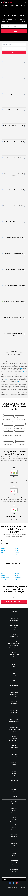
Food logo (14, 841)
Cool (2, 552)
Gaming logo (14, 843)
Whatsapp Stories (14, 747)
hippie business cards (19, 430)
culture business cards (19, 419)
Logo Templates (14, 616)
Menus (14, 766)
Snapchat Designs (14, 725)
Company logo (14, 819)
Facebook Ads (14, 696)
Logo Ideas (14, 627)
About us (14, 664)
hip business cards (8, 428)
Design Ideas (14, 629)
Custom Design (14, 641)
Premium (17, 552)
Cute (2, 556)
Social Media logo (14, 869)
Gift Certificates (14, 775)
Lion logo (14, 851)
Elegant (2, 559)
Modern (16, 550)
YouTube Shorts (14, 752)
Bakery (2, 568)
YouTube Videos (14, 754)
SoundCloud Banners (14, 727)
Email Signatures (14, 762)
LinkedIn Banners (14, 710)
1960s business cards (9, 433)
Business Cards (14, 5)
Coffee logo (14, 817)
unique (21, 368)
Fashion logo (14, 836)
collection (11, 360)
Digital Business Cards (14, 654)
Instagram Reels (14, 703)
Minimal (16, 548)
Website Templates (14, 625)
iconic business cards (20, 421)
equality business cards (7, 435)
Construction (4, 579)
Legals (14, 673)
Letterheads (14, 789)
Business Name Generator (14, 643)
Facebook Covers (14, 692)
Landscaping (17, 573)
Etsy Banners (14, 791)
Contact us (14, 671)
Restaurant (17, 582)
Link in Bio (14, 652)
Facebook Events (14, 694)
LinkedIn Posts (14, 712)
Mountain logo (14, 853)
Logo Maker (5, 5)
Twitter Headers (14, 743)
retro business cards (8, 419)
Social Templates (14, 620)
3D (1, 546)
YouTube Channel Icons (14, 756)
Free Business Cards (14, 636)
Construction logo (14, 821)
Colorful (3, 548)
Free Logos (14, 634)
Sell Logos (14, 677)
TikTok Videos (14, 731)
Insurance (17, 571)
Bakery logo (14, 806)
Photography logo (14, 860)
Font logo (14, 838)
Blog (14, 666)
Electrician (3, 582)
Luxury (16, 546)
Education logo (14, 834)
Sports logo (14, 871)
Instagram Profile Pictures (14, 708)
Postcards (14, 771)
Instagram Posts (14, 701)
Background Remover (14, 647)
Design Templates (14, 618)
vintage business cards (20, 417)
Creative (3, 554)
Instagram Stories (14, 705)
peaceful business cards (7, 423)
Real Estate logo (14, 862)
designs (23, 371)
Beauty (2, 573)
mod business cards (19, 433)
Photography (18, 577)
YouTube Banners (14, 749)
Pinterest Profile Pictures (14, 721)
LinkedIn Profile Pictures (14, 714)
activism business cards (8, 444)
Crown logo (14, 824)
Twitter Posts (14, 745)
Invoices (14, 764)
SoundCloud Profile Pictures (14, 729)
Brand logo (14, 810)
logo (19, 381)
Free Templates (14, 638)
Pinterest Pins (14, 717)
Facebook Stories (14, 690)
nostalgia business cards (20, 439)
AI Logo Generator (14, 645)
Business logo (14, 812)
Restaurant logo (14, 864)
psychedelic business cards (20, 435)
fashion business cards (8, 414)
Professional (17, 554)
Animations (14, 787)
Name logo (14, 857)
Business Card (6, 379)
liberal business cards (20, 444)
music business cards (20, 414)
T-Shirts (14, 782)
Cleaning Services (5, 577)
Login (14, 680)
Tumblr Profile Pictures (14, 734)
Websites (22, 5)
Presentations (14, 796)
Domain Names (14, 656)
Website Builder (14, 650)
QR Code (14, 793)
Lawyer (16, 575)
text (15, 381)
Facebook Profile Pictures (14, 699)
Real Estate (17, 579)
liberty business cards (9, 430)
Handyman (17, 568)
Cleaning (3, 575)
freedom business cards (8, 421)
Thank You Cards (14, 780)
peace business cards (9, 426)
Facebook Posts (14, 687)
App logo (14, 803)
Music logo (14, 855)
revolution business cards (20, 423)
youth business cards (19, 426)
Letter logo (14, 847)
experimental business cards (8, 439)
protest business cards (19, 442)
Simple (16, 556)
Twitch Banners (14, 738)
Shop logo (14, 866)
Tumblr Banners (14, 736)
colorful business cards (8, 417)
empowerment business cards (14, 437)
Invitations (14, 778)
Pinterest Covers (14, 719)
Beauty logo (14, 808)
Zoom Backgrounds (14, 758)
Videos (14, 784)
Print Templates (14, 622)
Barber (2, 571)
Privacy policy (14, 675)
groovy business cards (8, 442)
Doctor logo (14, 829)
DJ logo (14, 827)
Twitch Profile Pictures (14, 740)
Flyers (14, 769)
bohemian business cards (18, 428)
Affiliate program (14, 668)
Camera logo (14, 815)
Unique (16, 559)
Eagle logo (14, 832)
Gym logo (14, 845)
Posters (14, 773)
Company (3, 550)
